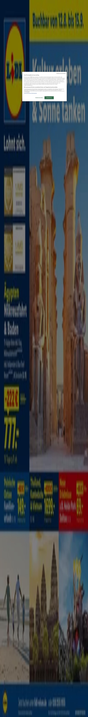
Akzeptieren (49, 97)
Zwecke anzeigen (39, 97)
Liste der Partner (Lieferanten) (30, 93)
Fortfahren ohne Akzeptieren (61, 73)
